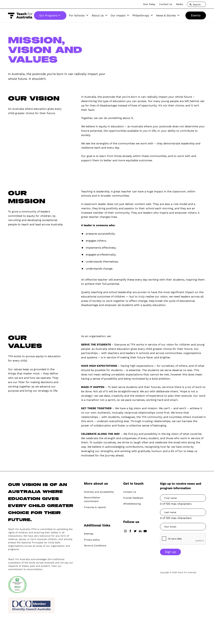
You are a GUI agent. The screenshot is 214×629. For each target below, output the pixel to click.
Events (195, 15)
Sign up (170, 552)
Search (196, 4)
